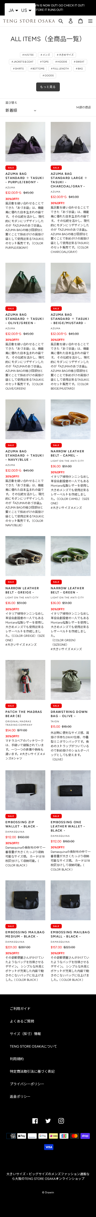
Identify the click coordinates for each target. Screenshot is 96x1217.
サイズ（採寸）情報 (25, 1034)
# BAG (79, 68)
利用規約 (17, 1059)
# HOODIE (61, 61)
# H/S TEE (28, 54)
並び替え (11, 102)
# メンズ (45, 54)
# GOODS (48, 75)
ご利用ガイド (20, 1009)
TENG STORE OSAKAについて (33, 1046)
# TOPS (44, 61)
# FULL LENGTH (60, 68)
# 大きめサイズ (65, 54)
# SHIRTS (18, 68)
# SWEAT (79, 61)
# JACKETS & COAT (22, 61)
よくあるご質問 (22, 1021)
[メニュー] (90, 20)
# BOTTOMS (37, 68)
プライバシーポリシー (27, 1084)
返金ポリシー (20, 1097)
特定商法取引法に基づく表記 (32, 1071)
